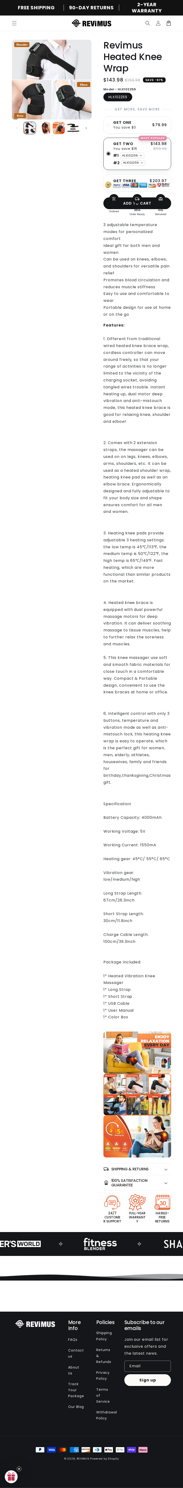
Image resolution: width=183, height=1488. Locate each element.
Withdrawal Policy (106, 1415)
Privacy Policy (103, 1375)
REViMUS (83, 1459)
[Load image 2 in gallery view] (44, 128)
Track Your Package (76, 1390)
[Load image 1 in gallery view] (30, 128)
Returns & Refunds (104, 1355)
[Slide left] (17, 128)
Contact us (76, 1353)
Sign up (147, 1380)
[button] (14, 23)
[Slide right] (86, 128)
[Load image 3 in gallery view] (59, 128)
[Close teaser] (19, 1468)
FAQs (72, 1339)
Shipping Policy (104, 1336)
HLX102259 (117, 97)
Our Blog (76, 1406)
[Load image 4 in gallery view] (73, 128)
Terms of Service (103, 1395)
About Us (73, 1370)
